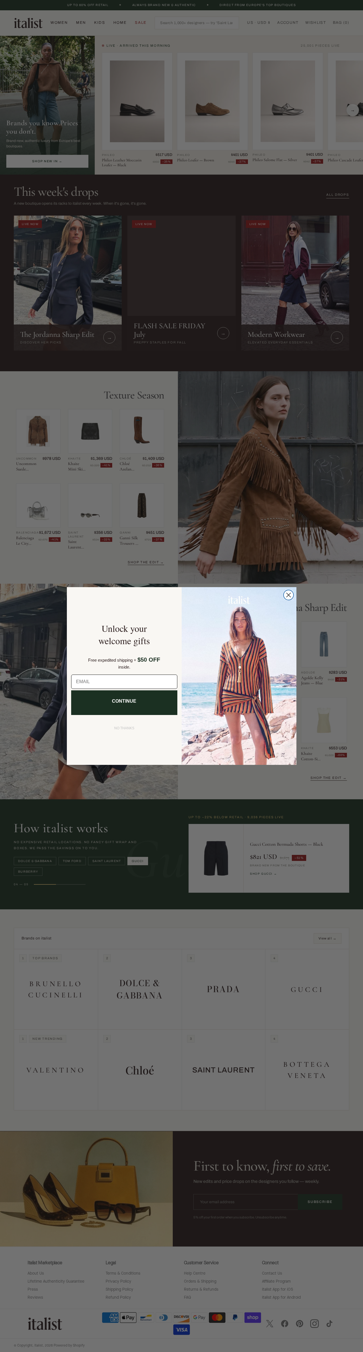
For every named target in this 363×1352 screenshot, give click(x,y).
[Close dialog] (289, 595)
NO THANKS (124, 728)
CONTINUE (124, 701)
